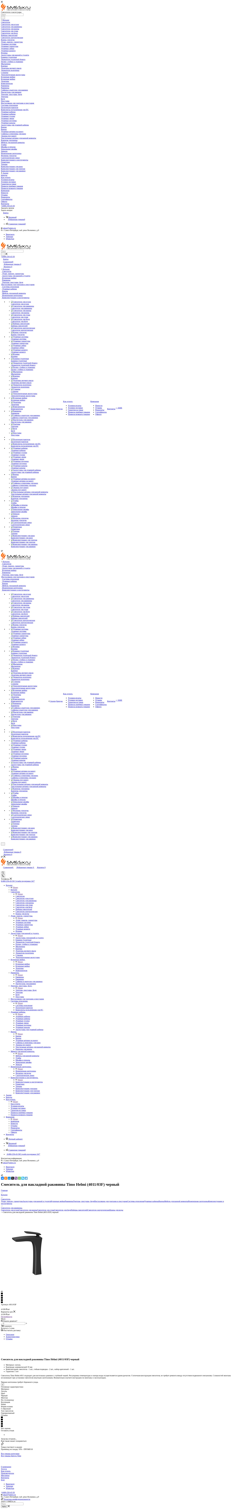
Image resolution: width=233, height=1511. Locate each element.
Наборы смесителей (79, 1210)
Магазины (5, 1475)
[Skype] (22, 1178)
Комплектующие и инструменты (29, 1082)
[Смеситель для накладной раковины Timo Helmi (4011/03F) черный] (28, 1278)
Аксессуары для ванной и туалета (30, 938)
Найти (4, 1506)
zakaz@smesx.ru (9, 228)
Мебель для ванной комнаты (27, 1056)
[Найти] (3, 17)
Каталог (14, 890)
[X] (12, 1178)
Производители (7, 1473)
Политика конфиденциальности (17, 1499)
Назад (15, 887)
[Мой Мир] (9, 1178)
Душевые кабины (23, 1016)
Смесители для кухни (10, 1210)
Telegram (9, 237)
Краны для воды (116, 1210)
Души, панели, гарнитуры (26, 920)
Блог (3, 1480)
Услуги (4, 1469)
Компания (15, 1121)
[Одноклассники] (5, 1178)
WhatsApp (10, 239)
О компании (6, 1467)
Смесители (20, 896)
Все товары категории (10, 1454)
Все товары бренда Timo (11, 1456)
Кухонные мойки (23, 964)
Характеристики (13, 1337)
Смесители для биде (62, 1210)
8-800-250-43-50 (8, 206)
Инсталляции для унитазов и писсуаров (110, 1201)
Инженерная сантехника (26, 1071)
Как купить (15, 1104)
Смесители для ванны (28, 1210)
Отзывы (9, 1339)
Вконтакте (10, 234)
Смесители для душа (45, 1210)
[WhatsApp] (19, 1178)
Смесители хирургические (98, 1210)
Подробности (6, 1317)
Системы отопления (24, 1005)
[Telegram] (26, 1178)
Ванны (18, 1036)
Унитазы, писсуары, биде (26, 990)
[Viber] (16, 1178)
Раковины (20, 977)
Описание (10, 1334)
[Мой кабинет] (2, 847)
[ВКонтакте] (2, 1178)
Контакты (5, 1478)
